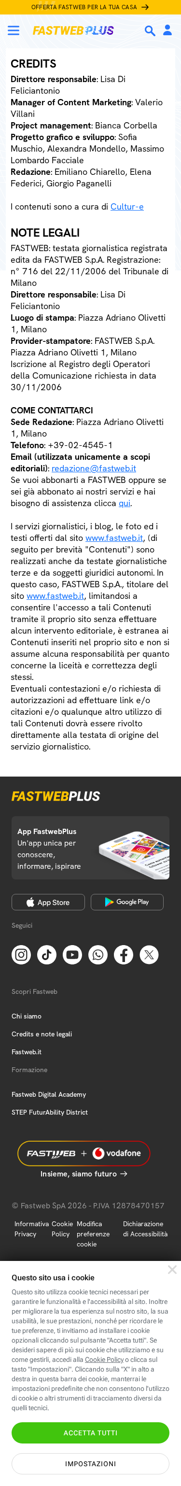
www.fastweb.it (114, 537)
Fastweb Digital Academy (49, 1094)
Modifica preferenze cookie (93, 1233)
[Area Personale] (167, 30)
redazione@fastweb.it (94, 468)
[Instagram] (21, 953)
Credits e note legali (42, 1034)
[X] (149, 953)
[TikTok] (46, 953)
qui (124, 503)
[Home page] (73, 30)
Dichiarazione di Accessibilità (145, 1228)
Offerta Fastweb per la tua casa (84, 7)
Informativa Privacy (31, 1228)
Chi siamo (27, 1016)
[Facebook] (123, 953)
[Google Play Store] (127, 902)
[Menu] (13, 30)
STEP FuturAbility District (50, 1112)
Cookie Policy (62, 1228)
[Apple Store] (48, 902)
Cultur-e (127, 206)
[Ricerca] (151, 31)
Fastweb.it (27, 1051)
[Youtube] (72, 953)
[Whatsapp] (98, 953)
